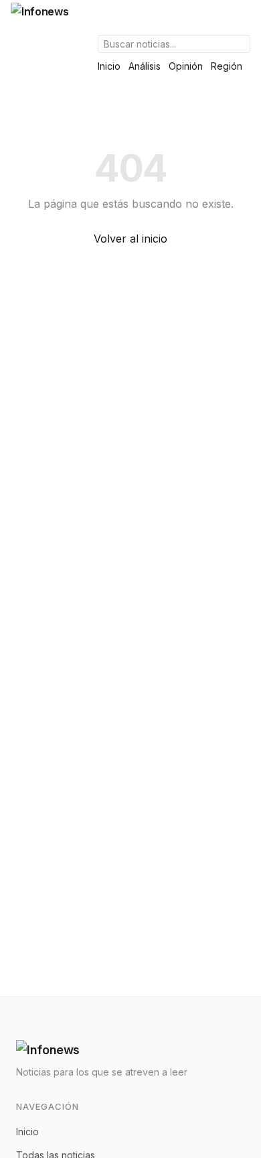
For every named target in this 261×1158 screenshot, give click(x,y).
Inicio (109, 66)
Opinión (186, 66)
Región (226, 66)
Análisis (144, 66)
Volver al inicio (130, 238)
